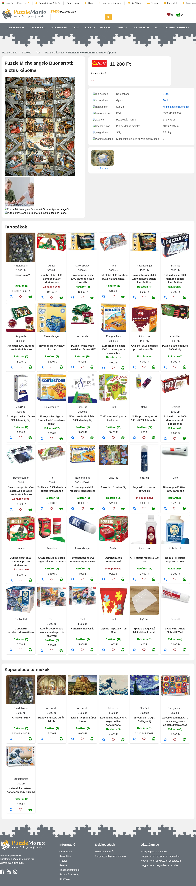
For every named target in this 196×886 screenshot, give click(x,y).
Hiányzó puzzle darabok (154, 851)
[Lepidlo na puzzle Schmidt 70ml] (165, 650)
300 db (175, 713)
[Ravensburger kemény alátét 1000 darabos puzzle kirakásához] (11, 510)
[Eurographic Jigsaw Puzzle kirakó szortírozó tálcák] (42, 439)
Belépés (56, 3)
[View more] (51, 250)
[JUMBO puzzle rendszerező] (103, 580)
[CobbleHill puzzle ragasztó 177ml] (165, 580)
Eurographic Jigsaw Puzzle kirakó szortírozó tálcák (52, 420)
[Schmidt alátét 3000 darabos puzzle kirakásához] (165, 298)
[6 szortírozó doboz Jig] (103, 509)
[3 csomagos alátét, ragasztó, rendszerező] (72, 509)
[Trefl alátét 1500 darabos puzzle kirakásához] (42, 509)
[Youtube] (9, 873)
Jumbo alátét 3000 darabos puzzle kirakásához (51, 279)
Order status (73, 3)
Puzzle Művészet (54, 52)
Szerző (90, 27)
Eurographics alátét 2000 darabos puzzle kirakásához (113, 349)
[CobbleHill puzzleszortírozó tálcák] (11, 650)
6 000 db (26, 52)
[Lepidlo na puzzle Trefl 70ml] (103, 650)
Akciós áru (37, 27)
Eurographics (113, 336)
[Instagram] (15, 873)
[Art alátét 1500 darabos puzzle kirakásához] (134, 367)
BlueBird (144, 708)
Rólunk (63, 865)
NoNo (144, 407)
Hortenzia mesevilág (82, 628)
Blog (90, 3)
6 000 (166, 94)
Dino (175, 477)
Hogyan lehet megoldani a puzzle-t (159, 865)
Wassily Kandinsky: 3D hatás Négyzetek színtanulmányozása (175, 721)
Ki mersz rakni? (21, 275)
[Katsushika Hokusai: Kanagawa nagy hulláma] (11, 810)
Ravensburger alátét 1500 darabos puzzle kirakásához (144, 279)
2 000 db (52, 713)
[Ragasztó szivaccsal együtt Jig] (134, 509)
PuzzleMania (21, 265)
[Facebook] (2, 873)
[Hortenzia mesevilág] (72, 650)
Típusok (121, 27)
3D (156, 27)
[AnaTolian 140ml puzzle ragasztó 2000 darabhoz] (42, 580)
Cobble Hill (175, 548)
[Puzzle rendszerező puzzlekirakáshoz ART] (72, 367)
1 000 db (21, 270)
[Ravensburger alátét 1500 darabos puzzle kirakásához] (134, 298)
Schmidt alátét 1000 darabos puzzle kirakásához (175, 420)
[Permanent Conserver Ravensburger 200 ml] (72, 580)
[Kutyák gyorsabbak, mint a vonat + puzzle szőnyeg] (42, 651)
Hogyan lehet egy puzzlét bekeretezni (161, 860)
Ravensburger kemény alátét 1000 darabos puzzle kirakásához (21, 491)
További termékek (176, 27)
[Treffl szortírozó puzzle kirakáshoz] (103, 438)
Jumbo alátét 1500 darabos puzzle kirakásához (20, 562)
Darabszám (59, 27)
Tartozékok (141, 27)
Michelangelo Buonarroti (176, 107)
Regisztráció (45, 3)
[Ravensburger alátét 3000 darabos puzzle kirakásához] (72, 298)
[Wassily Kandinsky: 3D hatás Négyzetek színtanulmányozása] (165, 740)
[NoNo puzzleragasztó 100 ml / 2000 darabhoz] (134, 438)
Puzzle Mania (9, 52)
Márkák (105, 27)
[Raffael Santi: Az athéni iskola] (42, 739)
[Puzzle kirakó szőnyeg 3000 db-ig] (165, 367)
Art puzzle (20, 336)
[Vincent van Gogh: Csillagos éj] (134, 739)
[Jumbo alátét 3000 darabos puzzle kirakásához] (42, 298)
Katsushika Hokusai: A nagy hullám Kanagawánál (113, 721)
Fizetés (154, 3)
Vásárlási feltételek (69, 870)
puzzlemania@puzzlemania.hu (17, 859)
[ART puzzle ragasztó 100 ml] (134, 580)
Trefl (38, 52)
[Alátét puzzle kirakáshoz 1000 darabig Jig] (72, 438)
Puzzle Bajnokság (69, 874)
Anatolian (175, 336)
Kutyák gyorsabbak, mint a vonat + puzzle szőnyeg (52, 632)
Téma (75, 27)
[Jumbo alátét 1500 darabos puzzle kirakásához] (11, 580)
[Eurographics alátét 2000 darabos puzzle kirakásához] (103, 368)
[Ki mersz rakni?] (11, 297)
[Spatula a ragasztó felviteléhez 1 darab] (134, 650)
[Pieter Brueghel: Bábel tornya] (72, 739)
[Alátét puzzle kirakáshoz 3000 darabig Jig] (11, 438)
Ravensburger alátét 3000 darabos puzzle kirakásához (82, 279)
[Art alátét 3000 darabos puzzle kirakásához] (11, 367)
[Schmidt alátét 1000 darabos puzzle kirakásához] (165, 439)
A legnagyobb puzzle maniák (110, 856)
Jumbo (51, 265)
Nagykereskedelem (112, 3)
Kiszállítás (136, 3)
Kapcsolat (172, 3)
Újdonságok (15, 27)
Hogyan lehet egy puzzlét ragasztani (160, 856)
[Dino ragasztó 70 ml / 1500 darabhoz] (165, 509)
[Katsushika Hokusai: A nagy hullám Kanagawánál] (103, 740)
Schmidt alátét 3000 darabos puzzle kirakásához (175, 279)
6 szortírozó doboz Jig (113, 487)
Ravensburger (82, 265)
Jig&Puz (20, 407)
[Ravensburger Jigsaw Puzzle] (42, 367)
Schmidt (175, 265)
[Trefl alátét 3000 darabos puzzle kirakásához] (103, 297)
